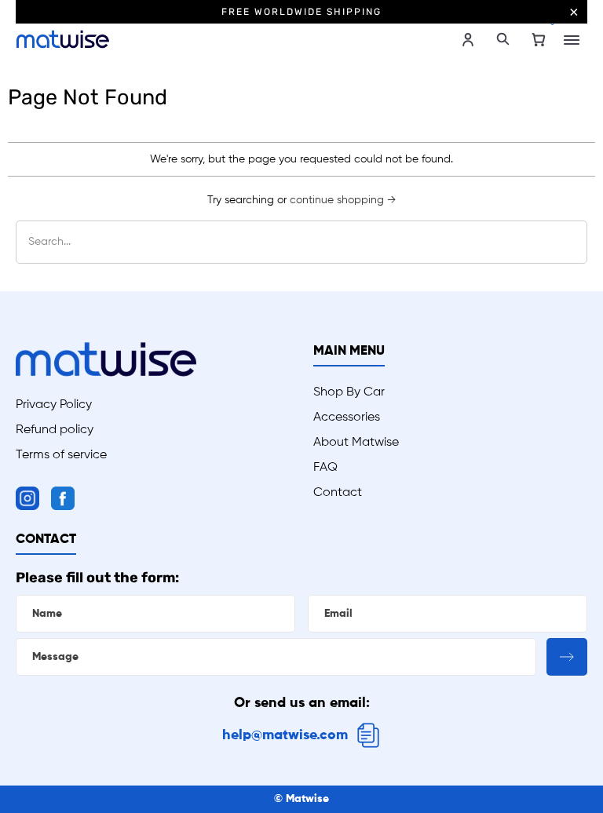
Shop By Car (349, 392)
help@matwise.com (285, 735)
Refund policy (54, 430)
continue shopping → (343, 200)
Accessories (346, 417)
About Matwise (356, 442)
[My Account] (468, 39)
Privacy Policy (54, 405)
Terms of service (61, 455)
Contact (337, 493)
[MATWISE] (159, 39)
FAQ (325, 467)
